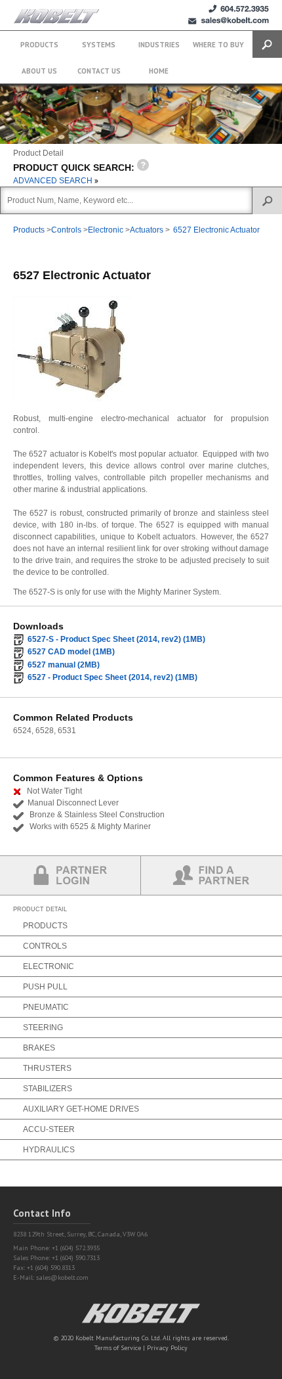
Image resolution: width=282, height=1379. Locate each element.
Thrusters (47, 1068)
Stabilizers (47, 1088)
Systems (98, 44)
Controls (66, 230)
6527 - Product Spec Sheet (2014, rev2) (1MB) (112, 677)
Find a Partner (211, 875)
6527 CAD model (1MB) (71, 651)
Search (267, 44)
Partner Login (70, 875)
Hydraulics (49, 1149)
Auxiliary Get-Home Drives (81, 1109)
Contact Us (99, 71)
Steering (43, 1027)
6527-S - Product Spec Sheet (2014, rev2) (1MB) (116, 639)
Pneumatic (46, 1007)
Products (39, 44)
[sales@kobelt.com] (228, 20)
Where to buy (218, 44)
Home (159, 71)
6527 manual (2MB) (64, 664)
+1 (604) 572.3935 (239, 9)
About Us (39, 71)
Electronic (105, 230)
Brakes (39, 1047)
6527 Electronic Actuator (216, 230)
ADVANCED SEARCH (53, 180)
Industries (159, 44)
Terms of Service (117, 1348)
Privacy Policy (167, 1348)
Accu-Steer (49, 1129)
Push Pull (45, 986)
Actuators (146, 230)
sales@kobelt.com (62, 1277)
